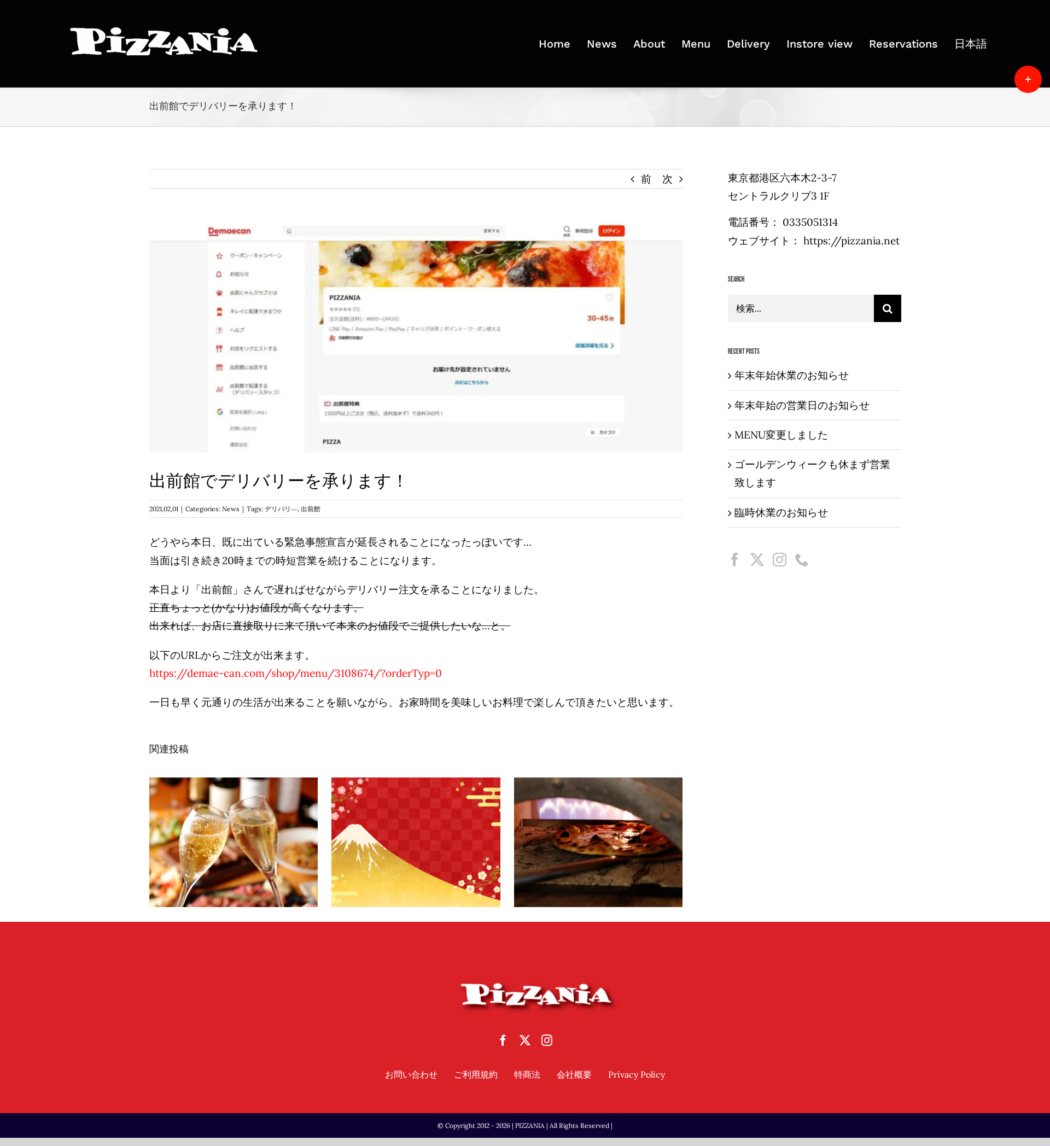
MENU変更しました (781, 434)
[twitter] (525, 1040)
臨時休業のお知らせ (781, 512)
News (231, 509)
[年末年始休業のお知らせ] (233, 842)
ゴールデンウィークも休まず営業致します (598, 820)
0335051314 (810, 222)
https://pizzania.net (851, 240)
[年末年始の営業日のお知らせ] (415, 842)
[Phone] (802, 559)
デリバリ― (281, 509)
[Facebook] (735, 559)
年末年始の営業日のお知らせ (416, 820)
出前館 (310, 509)
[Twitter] (757, 559)
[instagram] (546, 1040)
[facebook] (503, 1040)
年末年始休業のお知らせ (233, 820)
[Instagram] (779, 559)
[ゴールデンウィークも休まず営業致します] (598, 842)
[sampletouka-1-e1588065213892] (164, 30)
